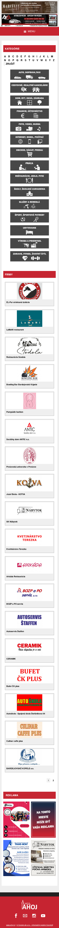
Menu (31, 31)
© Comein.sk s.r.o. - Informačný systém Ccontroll (35, 925)
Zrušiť (10, 64)
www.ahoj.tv (10, 925)
